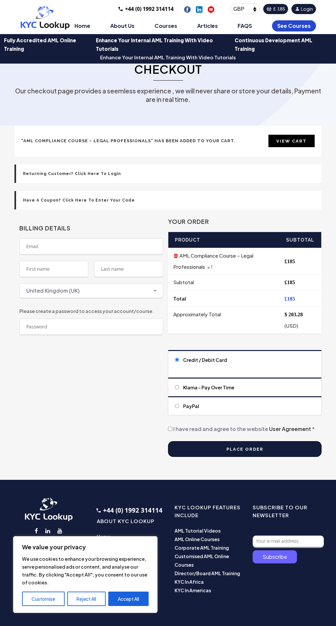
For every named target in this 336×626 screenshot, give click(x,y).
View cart (291, 141)
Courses (166, 25)
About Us (122, 25)
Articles (207, 25)
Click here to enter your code (98, 200)
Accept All (128, 599)
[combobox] (91, 291)
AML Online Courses (197, 539)
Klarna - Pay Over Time (208, 387)
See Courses (294, 25)
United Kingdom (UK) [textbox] (53, 290)
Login (306, 9)
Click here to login (98, 173)
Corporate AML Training (202, 548)
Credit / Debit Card (205, 360)
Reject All (86, 599)
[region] (85, 574)
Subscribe (274, 556)
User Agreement (290, 428)
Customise (43, 599)
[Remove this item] (175, 255)
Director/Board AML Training (207, 573)
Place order (244, 449)
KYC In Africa (189, 582)
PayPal (191, 406)
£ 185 (278, 8)
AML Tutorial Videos (197, 531)
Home (82, 25)
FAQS (245, 25)
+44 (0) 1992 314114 (149, 8)
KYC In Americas (193, 590)
